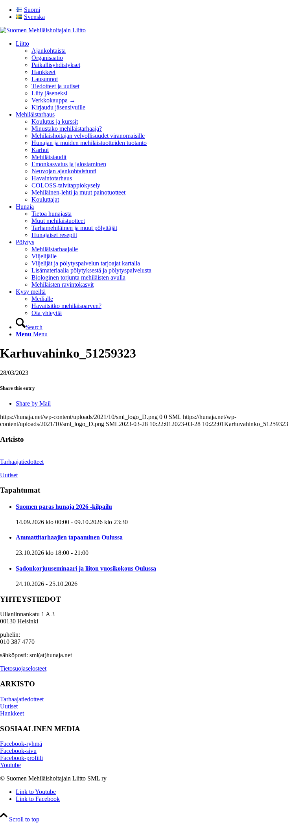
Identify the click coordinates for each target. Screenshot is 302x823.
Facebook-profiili (21, 757)
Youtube (10, 765)
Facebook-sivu (18, 750)
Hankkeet (12, 713)
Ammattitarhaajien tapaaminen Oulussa (69, 537)
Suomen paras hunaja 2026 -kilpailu (64, 506)
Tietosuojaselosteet (23, 668)
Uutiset (9, 475)
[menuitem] (159, 9)
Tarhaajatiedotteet (22, 461)
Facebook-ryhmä (21, 743)
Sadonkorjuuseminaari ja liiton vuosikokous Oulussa (86, 568)
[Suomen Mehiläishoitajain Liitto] (43, 30)
